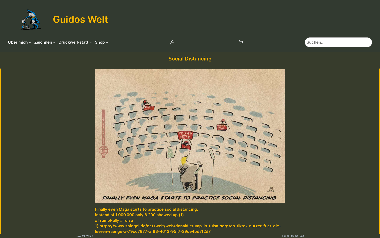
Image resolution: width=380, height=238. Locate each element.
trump (294, 235)
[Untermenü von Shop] (107, 42)
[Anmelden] (172, 42)
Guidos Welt (80, 19)
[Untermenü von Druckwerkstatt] (90, 42)
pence (286, 235)
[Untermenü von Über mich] (30, 42)
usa (302, 235)
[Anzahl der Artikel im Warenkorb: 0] (241, 42)
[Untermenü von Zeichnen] (54, 42)
